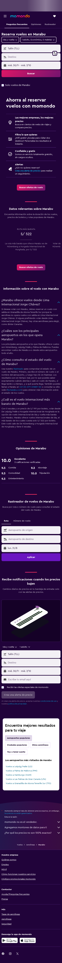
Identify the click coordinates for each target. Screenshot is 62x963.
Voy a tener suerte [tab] (16, 752)
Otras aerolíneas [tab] (40, 745)
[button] (5, 16)
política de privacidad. (17, 704)
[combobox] (33, 530)
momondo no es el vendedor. (21, 822)
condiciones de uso (48, 701)
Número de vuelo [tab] (22, 521)
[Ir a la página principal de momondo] (20, 15)
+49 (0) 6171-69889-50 (30, 387)
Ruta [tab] (6, 521)
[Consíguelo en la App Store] (28, 940)
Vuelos (20, 845)
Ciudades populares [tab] (17, 745)
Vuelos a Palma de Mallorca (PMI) (21, 771)
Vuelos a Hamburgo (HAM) (18, 775)
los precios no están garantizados (18, 813)
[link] (31, 188)
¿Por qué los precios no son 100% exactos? (28, 833)
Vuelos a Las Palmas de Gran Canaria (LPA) (26, 779)
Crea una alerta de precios (27, 171)
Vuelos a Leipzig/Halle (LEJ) (19, 767)
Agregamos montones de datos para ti (26, 827)
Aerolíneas (30, 845)
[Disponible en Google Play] (10, 940)
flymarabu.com (14, 390)
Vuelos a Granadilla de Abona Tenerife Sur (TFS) (28, 783)
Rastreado (18, 369)
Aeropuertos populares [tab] (18, 738)
